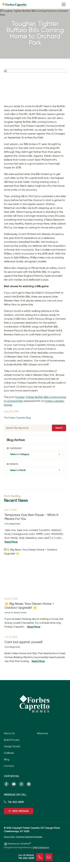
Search (59, 427)
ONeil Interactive (41, 847)
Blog (6, 759)
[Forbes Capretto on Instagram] (22, 784)
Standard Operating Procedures (29, 837)
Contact (9, 765)
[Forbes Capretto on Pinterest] (30, 784)
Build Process (11, 739)
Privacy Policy (9, 837)
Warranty (42, 733)
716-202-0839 (16, 801)
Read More (11, 541)
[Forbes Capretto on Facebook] (7, 784)
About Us (9, 733)
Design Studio (12, 746)
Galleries (9, 752)
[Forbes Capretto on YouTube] (15, 784)
